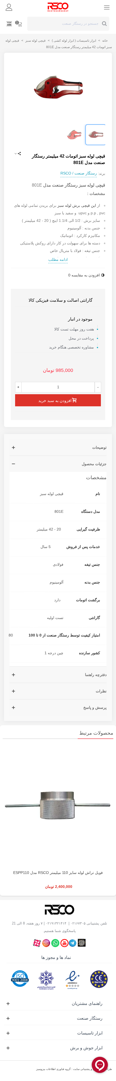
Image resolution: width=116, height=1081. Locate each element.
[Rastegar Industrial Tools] (58, 7)
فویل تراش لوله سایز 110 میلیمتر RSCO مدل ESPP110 (58, 872)
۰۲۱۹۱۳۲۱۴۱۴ (56, 923)
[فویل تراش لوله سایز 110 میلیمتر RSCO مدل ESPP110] (58, 805)
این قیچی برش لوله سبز (76, 205)
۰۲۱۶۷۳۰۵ (78, 923)
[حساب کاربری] (9, 7)
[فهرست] (107, 7)
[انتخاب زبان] (9, 24)
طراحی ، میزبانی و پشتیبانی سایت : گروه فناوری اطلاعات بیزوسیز (74, 1069)
